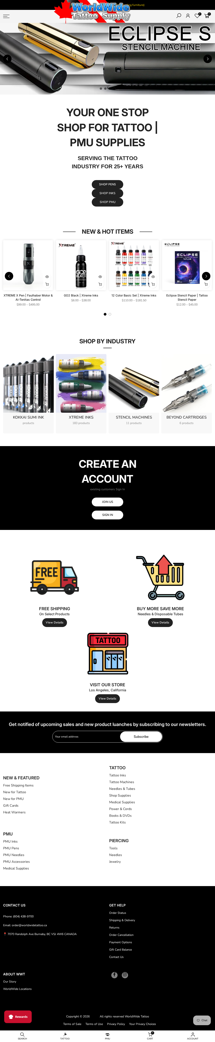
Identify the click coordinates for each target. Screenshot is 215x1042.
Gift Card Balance (120, 950)
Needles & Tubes (122, 788)
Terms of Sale (72, 1024)
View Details (54, 622)
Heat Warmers (14, 812)
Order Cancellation (121, 935)
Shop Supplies (120, 795)
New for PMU (13, 799)
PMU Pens (11, 848)
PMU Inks (10, 841)
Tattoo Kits (117, 822)
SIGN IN (107, 515)
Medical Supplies (122, 802)
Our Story (9, 982)
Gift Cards (10, 805)
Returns (114, 928)
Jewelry (115, 861)
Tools (113, 848)
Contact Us (116, 957)
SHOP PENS (107, 184)
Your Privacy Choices (142, 1024)
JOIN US (107, 502)
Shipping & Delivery (122, 920)
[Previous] (7, 59)
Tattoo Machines (121, 782)
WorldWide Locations (17, 989)
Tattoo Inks (117, 775)
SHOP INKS (107, 193)
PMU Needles (13, 855)
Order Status (117, 913)
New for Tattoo (14, 792)
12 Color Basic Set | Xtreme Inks (133, 295)
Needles (115, 855)
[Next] (207, 59)
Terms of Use (94, 1024)
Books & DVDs (120, 815)
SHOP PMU (107, 202)
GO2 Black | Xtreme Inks (81, 295)
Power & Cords (120, 809)
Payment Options (120, 942)
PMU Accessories (16, 861)
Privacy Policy (116, 1024)
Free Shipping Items (18, 785)
